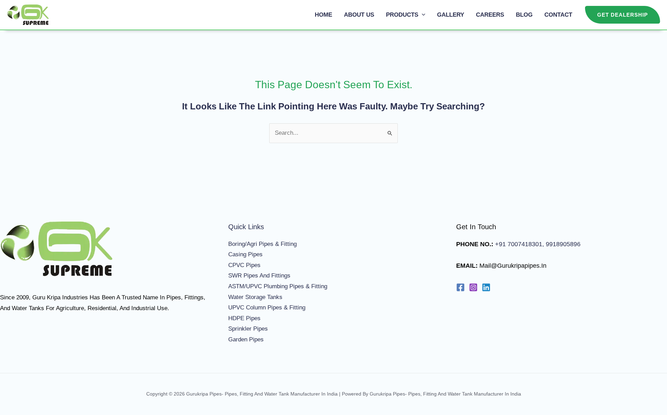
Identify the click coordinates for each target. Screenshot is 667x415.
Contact (558, 14)
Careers (490, 14)
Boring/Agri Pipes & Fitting (262, 244)
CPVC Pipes (244, 265)
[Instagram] (473, 287)
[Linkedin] (486, 287)
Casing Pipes (245, 254)
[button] (421, 14)
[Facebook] (460, 287)
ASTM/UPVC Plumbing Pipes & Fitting (277, 286)
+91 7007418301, (519, 244)
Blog (524, 14)
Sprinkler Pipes (248, 328)
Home (323, 14)
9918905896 (562, 244)
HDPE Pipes (244, 318)
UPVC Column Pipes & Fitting (266, 307)
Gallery (450, 14)
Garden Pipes (246, 339)
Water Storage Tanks (255, 297)
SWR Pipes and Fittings (259, 275)
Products (402, 14)
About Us (359, 14)
